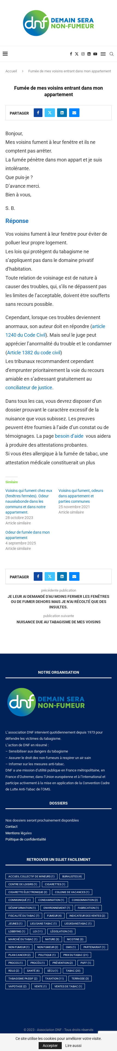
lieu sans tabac (43, 923)
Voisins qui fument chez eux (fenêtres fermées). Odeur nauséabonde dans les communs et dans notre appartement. (28, 501)
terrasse (80, 978)
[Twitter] (77, 54)
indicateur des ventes (87, 915)
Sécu (52, 970)
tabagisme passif (22, 978)
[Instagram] (83, 54)
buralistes (72, 876)
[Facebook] (71, 54)
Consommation (85, 899)
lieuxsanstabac (77, 923)
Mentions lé (14, 833)
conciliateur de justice (28, 387)
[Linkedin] (89, 54)
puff (86, 962)
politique (47, 954)
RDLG (13, 970)
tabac (73, 970)
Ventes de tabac (68, 986)
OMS (71, 947)
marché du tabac (22, 939)
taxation (54, 978)
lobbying (16, 931)
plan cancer (19, 954)
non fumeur (47, 947)
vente (40, 986)
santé (33, 970)
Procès (37, 962)
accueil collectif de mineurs (31, 876)
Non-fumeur (18, 947)
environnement (57, 907)
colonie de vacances (72, 892)
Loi (37, 931)
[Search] (111, 54)
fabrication (88, 907)
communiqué (19, 899)
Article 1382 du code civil (33, 352)
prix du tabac (75, 954)
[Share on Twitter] (50, 112)
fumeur (54, 915)
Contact (11, 827)
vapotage (17, 986)
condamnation (51, 899)
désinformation (22, 907)
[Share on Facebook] (38, 112)
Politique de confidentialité (25, 839)
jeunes (15, 923)
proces (15, 962)
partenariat (94, 947)
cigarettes (55, 884)
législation (61, 931)
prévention (63, 962)
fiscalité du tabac (23, 915)
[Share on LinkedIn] (62, 112)
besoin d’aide (69, 436)
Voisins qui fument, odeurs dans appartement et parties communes (81, 496)
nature (52, 939)
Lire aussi (73, 1045)
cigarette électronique (27, 892)
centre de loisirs (22, 884)
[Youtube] (95, 54)
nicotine (75, 939)
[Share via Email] (74, 112)
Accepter (50, 1045)
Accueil (11, 71)
